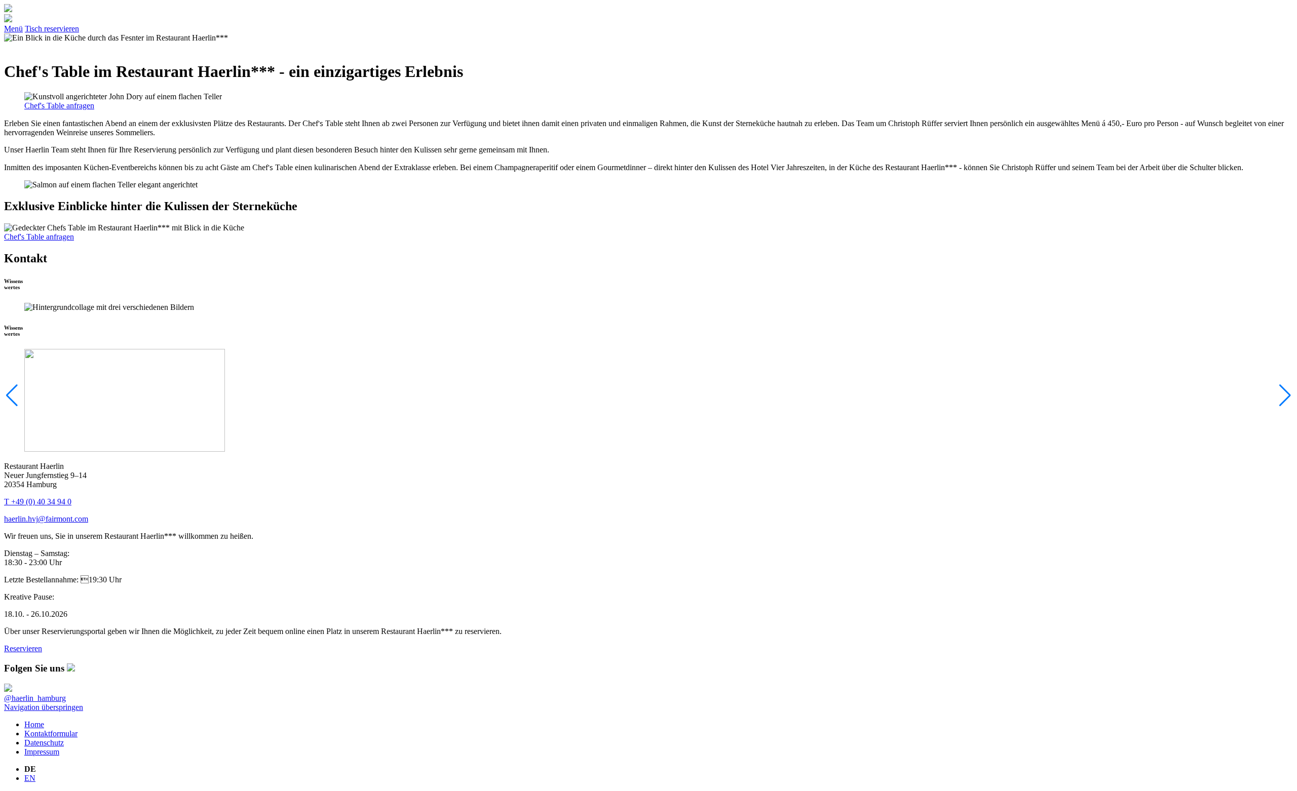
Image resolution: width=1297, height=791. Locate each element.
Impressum (41, 751)
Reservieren (23, 648)
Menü (13, 28)
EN (29, 778)
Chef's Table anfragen (59, 105)
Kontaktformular (51, 733)
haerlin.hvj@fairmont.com (46, 519)
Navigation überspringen (43, 707)
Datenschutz (44, 742)
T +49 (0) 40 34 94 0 (37, 501)
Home (34, 724)
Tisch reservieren (52, 28)
